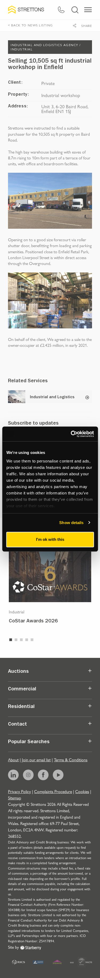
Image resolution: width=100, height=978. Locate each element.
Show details (71, 522)
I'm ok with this (50, 539)
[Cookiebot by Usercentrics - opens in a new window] (71, 433)
